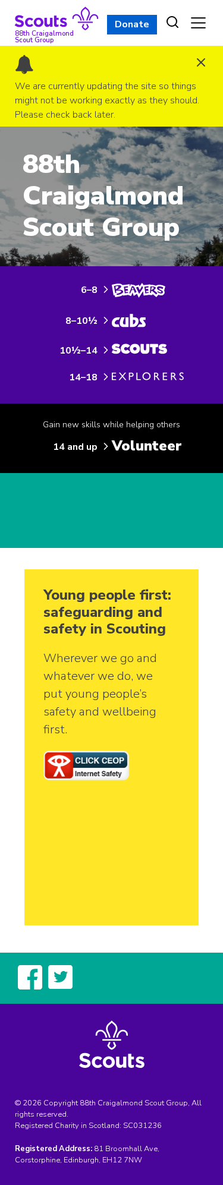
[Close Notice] (201, 64)
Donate (132, 24)
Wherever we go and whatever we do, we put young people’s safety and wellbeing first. (100, 694)
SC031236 (142, 1125)
